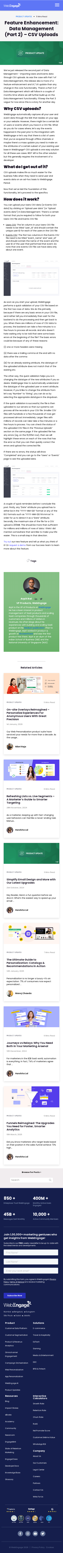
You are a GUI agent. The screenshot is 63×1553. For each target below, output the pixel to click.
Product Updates (24, 16)
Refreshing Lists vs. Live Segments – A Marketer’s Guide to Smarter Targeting (31, 799)
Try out (7, 541)
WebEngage (45, 607)
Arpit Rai (26, 598)
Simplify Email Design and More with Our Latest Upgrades (31, 881)
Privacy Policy (38, 1547)
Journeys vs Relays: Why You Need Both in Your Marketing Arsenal (30, 1044)
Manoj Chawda (23, 993)
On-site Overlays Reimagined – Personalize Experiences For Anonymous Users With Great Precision (28, 714)
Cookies (50, 1547)
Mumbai (7, 1311)
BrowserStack (26, 633)
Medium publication (34, 627)
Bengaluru (18, 1311)
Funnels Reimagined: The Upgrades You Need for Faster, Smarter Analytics (30, 1126)
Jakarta (26, 1315)
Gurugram (30, 1311)
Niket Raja (20, 746)
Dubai (18, 1315)
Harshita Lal (21, 829)
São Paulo (8, 1315)
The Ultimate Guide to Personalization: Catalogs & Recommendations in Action (26, 963)
